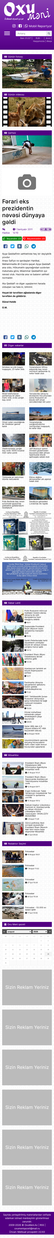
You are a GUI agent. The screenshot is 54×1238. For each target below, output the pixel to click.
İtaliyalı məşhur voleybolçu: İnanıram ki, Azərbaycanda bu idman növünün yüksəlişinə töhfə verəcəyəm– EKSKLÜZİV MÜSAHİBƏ (37, 810)
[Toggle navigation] (7, 33)
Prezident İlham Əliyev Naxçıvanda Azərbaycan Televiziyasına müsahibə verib (36, 780)
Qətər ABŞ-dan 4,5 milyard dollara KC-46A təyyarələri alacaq (35, 728)
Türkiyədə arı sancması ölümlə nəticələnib (12, 478)
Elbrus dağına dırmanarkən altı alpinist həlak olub (40, 479)
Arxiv (48, 38)
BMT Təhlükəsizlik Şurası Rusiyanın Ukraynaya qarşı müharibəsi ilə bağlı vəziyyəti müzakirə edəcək (35, 700)
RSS (42, 1225)
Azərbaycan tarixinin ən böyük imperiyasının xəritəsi (35, 670)
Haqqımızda (38, 41)
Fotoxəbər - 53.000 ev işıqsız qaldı (35, 908)
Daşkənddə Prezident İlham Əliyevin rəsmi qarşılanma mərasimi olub (34, 629)
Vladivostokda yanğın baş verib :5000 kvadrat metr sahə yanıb (13, 450)
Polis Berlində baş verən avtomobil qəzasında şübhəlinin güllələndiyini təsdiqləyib (13, 504)
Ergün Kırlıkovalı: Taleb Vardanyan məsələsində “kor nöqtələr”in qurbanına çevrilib (38, 794)
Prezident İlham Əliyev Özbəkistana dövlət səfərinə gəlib (34, 656)
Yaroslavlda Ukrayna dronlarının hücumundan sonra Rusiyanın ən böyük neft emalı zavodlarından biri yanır (40, 398)
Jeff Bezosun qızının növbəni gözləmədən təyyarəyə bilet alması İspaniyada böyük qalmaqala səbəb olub (39, 452)
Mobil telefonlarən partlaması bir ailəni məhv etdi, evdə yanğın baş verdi (13, 397)
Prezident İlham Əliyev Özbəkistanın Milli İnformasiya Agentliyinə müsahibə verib (36, 766)
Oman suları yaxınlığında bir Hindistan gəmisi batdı (13, 424)
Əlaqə (49, 41)
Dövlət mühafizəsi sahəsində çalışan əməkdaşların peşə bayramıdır (33, 715)
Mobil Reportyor (40, 26)
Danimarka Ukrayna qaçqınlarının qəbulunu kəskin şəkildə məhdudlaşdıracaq (34, 685)
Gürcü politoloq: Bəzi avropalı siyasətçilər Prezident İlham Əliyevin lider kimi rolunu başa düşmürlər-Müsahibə (36, 827)
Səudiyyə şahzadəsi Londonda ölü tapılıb (38, 502)
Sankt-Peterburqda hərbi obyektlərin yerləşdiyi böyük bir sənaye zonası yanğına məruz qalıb (35, 643)
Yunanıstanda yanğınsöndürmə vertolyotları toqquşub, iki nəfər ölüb (39, 425)
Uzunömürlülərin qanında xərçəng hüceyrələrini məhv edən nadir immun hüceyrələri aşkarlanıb (35, 743)
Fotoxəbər (29, 851)
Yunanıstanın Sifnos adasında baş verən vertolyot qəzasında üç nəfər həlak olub (39, 370)
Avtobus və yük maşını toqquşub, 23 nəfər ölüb (13, 368)
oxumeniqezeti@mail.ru (27, 1228)
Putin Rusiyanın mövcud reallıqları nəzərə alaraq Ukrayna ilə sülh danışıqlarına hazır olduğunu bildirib (35, 615)
